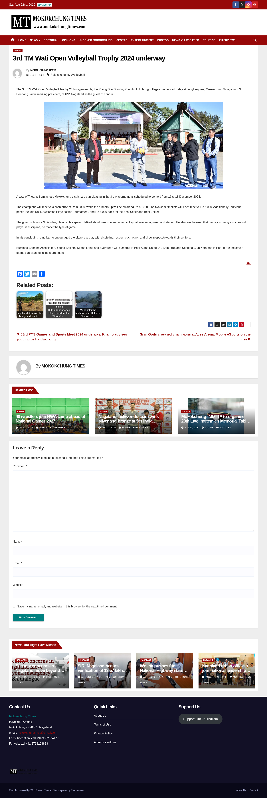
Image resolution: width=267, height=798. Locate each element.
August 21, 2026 (30, 677)
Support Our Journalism (200, 719)
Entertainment (142, 40)
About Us (100, 715)
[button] (255, 40)
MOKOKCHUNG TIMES (43, 70)
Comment (20, 466)
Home (22, 40)
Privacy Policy (103, 733)
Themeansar (77, 790)
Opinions (68, 40)
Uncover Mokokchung (96, 40)
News (34, 40)
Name (17, 541)
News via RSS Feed (185, 40)
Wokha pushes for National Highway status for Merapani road (162, 670)
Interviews (227, 40)
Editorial (51, 40)
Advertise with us (105, 742)
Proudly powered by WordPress (26, 790)
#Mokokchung (60, 74)
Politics (209, 40)
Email (17, 563)
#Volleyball (77, 74)
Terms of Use (102, 724)
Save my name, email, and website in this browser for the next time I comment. (67, 606)
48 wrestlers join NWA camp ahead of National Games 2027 (50, 418)
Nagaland (22, 660)
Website (18, 584)
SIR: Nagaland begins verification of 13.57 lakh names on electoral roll (100, 670)
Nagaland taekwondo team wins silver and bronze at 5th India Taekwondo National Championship (132, 421)
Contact (254, 790)
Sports (121, 40)
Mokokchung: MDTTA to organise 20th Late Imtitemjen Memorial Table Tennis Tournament (214, 421)
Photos (163, 40)
